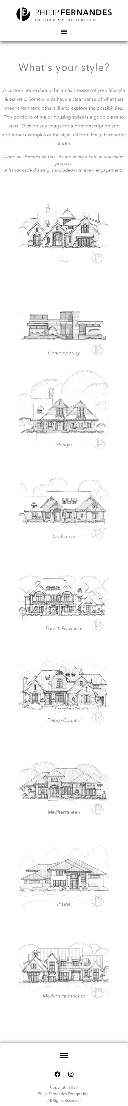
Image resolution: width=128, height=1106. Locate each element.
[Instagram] (71, 1074)
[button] (64, 1055)
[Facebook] (57, 1074)
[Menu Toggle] (64, 31)
